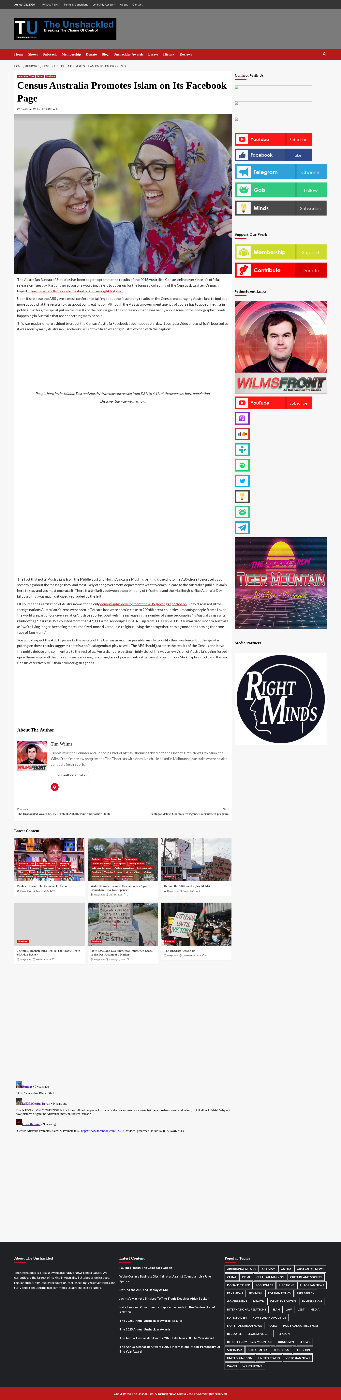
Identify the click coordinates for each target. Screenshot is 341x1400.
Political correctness (124, 868)
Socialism (234, 1350)
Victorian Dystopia (113, 872)
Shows (33, 54)
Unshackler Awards (128, 54)
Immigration (53, 872)
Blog (105, 54)
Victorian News (133, 872)
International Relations (246, 1309)
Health (258, 1301)
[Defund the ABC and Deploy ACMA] (196, 859)
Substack (50, 54)
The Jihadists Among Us (179, 950)
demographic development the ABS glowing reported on (143, 604)
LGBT (301, 1309)
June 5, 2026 (189, 891)
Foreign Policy (279, 1293)
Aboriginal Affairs (241, 1269)
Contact (137, 4)
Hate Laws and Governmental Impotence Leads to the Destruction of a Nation (167, 1309)
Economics (264, 1285)
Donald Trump (238, 1285)
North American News (244, 1325)
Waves (232, 1366)
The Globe (303, 1350)
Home (18, 54)
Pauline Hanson (25, 876)
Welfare (147, 872)
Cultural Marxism (270, 1277)
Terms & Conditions (76, 4)
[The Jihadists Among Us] (196, 924)
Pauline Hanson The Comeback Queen (42, 886)
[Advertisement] (123, 361)
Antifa (286, 1269)
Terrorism (281, 1350)
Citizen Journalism (46, 863)
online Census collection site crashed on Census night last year (75, 291)
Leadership (68, 872)
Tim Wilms (26, 108)
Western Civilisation (58, 876)
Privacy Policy (50, 4)
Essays (153, 54)
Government (63, 868)
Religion (283, 1333)
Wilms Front (252, 1366)
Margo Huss (25, 891)
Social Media (258, 1350)
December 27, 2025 (192, 955)
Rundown (50, 76)
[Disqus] (123, 1021)
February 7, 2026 (117, 959)
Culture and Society (101, 863)
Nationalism (237, 1317)
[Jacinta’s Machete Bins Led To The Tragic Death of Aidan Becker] (49, 924)
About (124, 4)
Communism (131, 859)
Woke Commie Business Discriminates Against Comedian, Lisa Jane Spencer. (165, 1279)
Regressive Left (144, 868)
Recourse (234, 1333)
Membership (71, 54)
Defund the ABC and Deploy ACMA (187, 886)
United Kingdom (240, 1358)
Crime (246, 1277)
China (231, 1277)
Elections (22, 868)
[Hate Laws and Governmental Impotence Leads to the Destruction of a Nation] (123, 924)
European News (312, 1285)
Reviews (186, 54)
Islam (39, 76)
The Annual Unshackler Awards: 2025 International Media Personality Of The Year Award (169, 1349)
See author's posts (71, 775)
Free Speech (48, 868)
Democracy (64, 863)
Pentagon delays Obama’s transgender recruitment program (189, 811)
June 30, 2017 (44, 108)
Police (272, 1325)
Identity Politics (36, 872)
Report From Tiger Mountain (250, 1342)
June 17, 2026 (42, 891)
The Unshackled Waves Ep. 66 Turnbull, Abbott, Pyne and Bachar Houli (63, 811)
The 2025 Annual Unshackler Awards (144, 1329)
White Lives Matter (123, 876)
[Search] (324, 54)
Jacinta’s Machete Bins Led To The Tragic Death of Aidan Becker (164, 1298)
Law (289, 1309)
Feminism (34, 868)
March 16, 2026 (43, 959)
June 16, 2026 (115, 894)
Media (314, 1309)
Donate (91, 54)
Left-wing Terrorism (101, 868)
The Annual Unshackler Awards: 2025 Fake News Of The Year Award (166, 1338)
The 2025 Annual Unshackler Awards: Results (150, 1320)
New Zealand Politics (269, 1317)
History (169, 54)
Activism (96, 859)
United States (269, 1358)
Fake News (235, 1293)
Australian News (26, 76)
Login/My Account (104, 4)
